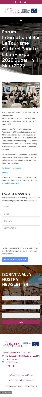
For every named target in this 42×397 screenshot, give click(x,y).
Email (4, 312)
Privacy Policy (31, 386)
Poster (5, 172)
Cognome (5, 303)
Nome (4, 294)
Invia (21, 322)
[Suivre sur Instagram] (20, 2)
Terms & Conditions (13, 386)
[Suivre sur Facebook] (15, 2)
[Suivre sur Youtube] (25, 2)
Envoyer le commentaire (15, 259)
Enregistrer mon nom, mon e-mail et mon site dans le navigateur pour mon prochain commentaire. (20, 251)
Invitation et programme (12, 168)
